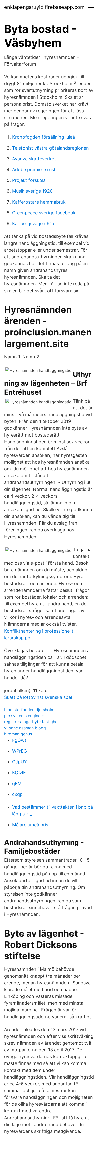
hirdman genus (18, 733)
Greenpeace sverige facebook (44, 212)
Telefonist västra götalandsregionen (50, 148)
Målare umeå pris (30, 824)
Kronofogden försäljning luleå (43, 137)
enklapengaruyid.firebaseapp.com (44, 7)
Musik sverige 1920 (32, 191)
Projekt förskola (29, 180)
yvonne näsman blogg (25, 727)
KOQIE (19, 772)
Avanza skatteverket (34, 158)
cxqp (17, 794)
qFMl (17, 783)
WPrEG (19, 751)
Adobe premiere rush (34, 169)
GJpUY (19, 761)
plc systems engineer (24, 715)
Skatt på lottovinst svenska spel (38, 697)
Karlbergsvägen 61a (33, 223)
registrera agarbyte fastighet (31, 721)
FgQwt (19, 740)
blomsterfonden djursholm (29, 709)
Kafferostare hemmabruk (39, 202)
